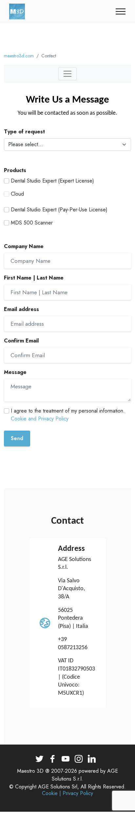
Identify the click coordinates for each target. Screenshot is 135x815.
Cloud (17, 194)
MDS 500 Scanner (32, 222)
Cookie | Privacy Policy (67, 793)
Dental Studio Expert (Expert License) (52, 180)
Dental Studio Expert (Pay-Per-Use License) (59, 209)
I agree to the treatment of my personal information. (68, 414)
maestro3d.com (19, 55)
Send (17, 438)
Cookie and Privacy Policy (39, 418)
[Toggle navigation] (121, 11)
